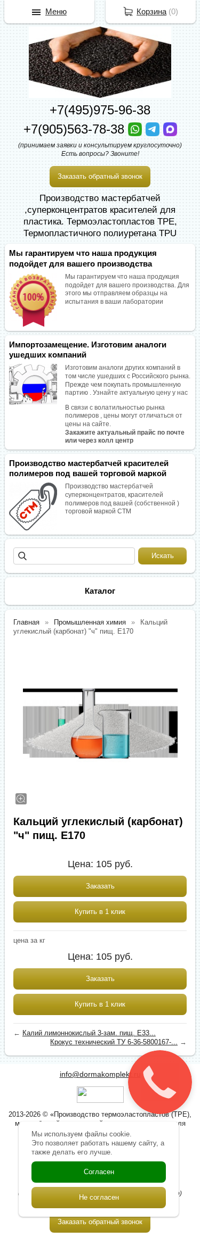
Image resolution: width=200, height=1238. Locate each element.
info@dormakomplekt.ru (100, 1074)
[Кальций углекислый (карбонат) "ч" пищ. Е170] (100, 724)
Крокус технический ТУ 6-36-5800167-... (114, 1042)
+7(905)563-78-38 (75, 129)
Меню (56, 11)
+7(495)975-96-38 (100, 110)
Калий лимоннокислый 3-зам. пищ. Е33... (89, 1033)
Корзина (151, 11)
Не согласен (99, 1197)
